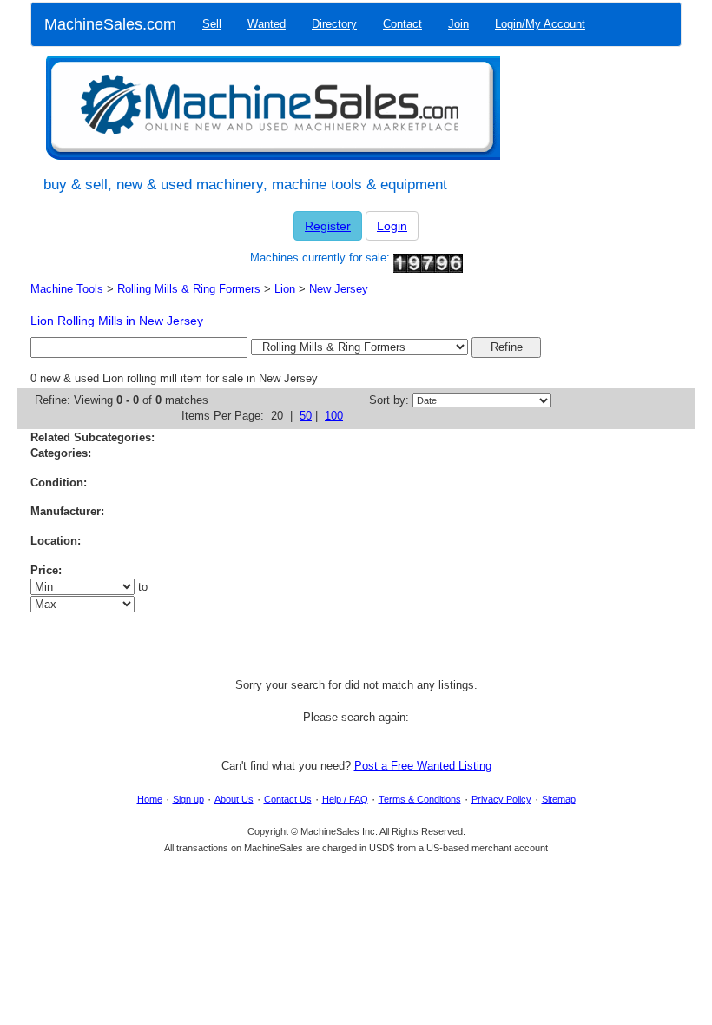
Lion (284, 288)
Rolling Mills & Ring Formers (188, 288)
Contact (402, 23)
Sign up (188, 799)
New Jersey (338, 288)
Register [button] (328, 226)
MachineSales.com (110, 24)
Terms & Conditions (420, 799)
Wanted (266, 23)
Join (458, 23)
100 (334, 415)
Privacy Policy (501, 799)
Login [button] (392, 226)
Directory (334, 23)
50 (306, 415)
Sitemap (559, 799)
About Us (234, 799)
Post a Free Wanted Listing (422, 765)
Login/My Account (540, 23)
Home (149, 799)
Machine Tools (66, 288)
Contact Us (288, 799)
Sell (211, 23)
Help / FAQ (345, 799)
